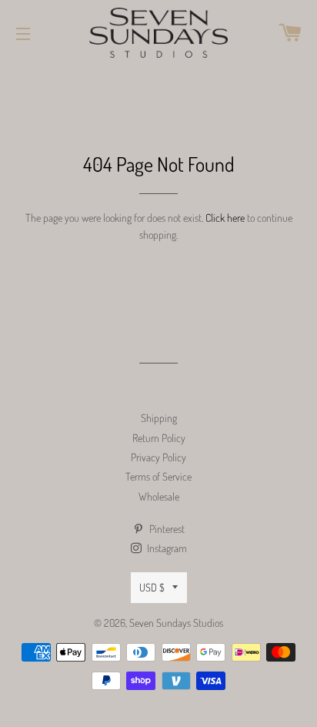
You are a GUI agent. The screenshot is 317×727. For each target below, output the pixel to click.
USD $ (152, 587)
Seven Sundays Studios (176, 622)
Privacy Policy (158, 457)
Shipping (159, 417)
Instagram (166, 547)
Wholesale (158, 496)
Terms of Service (158, 476)
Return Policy (158, 437)
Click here (225, 217)
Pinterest (166, 528)
